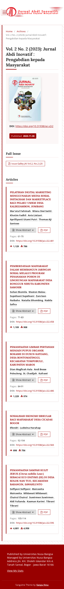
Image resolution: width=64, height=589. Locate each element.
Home (9, 31)
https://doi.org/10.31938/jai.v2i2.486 (35, 390)
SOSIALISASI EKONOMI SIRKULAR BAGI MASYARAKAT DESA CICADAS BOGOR (31, 419)
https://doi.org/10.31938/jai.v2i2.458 (35, 321)
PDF (45, 230)
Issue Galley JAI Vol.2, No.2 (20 (26, 163)
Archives (21, 31)
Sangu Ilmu (42, 584)
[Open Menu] (4, 12)
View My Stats (15, 570)
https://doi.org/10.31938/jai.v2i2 (34, 126)
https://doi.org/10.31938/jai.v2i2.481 (35, 240)
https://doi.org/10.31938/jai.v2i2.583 (35, 444)
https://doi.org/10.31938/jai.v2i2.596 (35, 522)
